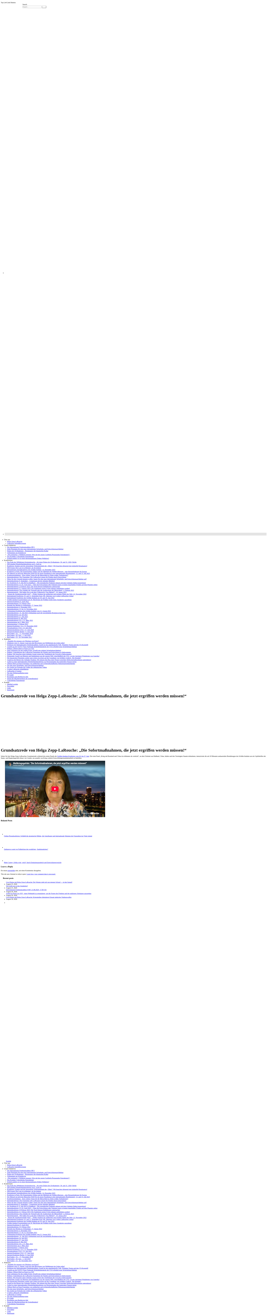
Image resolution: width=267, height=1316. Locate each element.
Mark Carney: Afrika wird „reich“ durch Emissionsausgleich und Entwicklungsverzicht (32, 862)
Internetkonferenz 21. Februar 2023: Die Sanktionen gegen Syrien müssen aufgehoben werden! (38, 588)
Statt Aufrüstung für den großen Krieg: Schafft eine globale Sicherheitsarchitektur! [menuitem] (34, 1274)
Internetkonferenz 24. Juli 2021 (17, 615)
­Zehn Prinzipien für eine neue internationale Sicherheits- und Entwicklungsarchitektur (35, 549)
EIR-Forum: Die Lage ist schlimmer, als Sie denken (24, 568)
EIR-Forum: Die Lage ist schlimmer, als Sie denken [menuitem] (24, 1191)
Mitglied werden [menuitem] (12, 1308)
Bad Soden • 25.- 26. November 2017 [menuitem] (19, 1261)
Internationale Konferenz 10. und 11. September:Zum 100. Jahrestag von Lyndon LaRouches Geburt (40, 596)
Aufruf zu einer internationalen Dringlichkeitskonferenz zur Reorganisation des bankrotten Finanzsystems (41, 662)
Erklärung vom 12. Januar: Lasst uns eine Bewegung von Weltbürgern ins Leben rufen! (36, 643)
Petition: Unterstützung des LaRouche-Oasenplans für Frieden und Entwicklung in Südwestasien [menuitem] (39, 1276)
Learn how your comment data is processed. (41, 874)
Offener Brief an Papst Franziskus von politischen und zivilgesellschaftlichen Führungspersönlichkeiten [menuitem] (41, 1287)
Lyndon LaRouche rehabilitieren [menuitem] (17, 1293)
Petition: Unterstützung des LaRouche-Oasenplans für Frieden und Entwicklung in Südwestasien (39, 652)
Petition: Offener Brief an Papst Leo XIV (20, 648)
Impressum (10, 690)
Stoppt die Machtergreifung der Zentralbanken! (22, 678)
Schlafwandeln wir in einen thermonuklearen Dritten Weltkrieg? (28, 558)
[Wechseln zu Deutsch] (135, 534)
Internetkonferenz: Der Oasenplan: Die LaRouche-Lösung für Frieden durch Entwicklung (36, 577)
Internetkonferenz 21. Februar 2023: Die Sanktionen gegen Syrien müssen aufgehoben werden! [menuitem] (38, 1212)
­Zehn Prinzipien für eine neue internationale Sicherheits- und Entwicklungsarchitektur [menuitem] (35, 1172)
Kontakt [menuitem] (6, 1306)
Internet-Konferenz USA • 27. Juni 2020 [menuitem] (20, 1253)
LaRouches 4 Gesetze (14, 671)
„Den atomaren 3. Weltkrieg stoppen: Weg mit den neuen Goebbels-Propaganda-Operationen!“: (38, 555)
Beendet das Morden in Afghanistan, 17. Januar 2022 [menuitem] (24, 1229)
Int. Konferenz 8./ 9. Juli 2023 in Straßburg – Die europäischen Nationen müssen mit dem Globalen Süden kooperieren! (46, 583)
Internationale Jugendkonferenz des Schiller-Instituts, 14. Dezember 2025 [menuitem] (31, 1193)
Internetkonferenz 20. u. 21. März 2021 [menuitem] (20, 1244)
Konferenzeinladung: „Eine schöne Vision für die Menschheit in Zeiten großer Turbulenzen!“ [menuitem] (37, 1199)
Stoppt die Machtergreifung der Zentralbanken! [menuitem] (22, 1302)
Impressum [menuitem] (10, 1313)
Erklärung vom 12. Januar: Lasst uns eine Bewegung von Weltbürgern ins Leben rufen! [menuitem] (36, 1266)
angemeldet (11, 870)
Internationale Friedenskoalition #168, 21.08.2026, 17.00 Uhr (26, 890)
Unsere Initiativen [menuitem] (10, 1169)
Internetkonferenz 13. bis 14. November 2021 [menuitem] (22, 1232)
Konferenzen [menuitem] (8, 1184)
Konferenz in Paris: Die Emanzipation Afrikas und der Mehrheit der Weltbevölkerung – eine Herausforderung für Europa (47, 571)
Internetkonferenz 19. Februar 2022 (18, 603)
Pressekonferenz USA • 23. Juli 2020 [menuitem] (19, 1251)
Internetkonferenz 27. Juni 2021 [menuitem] (17, 1240)
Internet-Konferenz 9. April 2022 (18, 601)
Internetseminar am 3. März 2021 (18, 622)
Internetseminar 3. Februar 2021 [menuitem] (17, 1247)
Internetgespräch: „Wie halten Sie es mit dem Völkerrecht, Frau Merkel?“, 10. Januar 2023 (37, 592)
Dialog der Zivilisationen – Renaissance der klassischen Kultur (27, 551)
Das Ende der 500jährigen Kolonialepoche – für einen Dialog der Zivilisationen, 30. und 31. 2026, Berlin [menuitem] (41, 1186)
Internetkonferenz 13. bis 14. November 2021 (22, 609)
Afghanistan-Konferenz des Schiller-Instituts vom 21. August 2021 (29, 611)
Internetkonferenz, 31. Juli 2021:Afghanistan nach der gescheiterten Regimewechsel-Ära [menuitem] (36, 1236)
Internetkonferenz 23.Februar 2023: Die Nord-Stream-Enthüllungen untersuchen (33, 586)
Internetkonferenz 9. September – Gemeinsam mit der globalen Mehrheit (31, 581)
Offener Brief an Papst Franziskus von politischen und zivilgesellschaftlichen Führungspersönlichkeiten (41, 663)
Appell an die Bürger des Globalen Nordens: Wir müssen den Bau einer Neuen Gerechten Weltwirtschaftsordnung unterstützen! (49, 660)
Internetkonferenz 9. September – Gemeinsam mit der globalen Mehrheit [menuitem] (31, 1204)
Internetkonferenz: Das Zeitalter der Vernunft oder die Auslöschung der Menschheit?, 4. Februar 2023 (40, 590)
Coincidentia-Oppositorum (16, 680)
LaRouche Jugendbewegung (16, 543)
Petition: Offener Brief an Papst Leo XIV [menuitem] (20, 1272)
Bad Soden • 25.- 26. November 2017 (19, 637)
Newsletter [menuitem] (10, 1309)
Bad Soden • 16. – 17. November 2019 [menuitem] (20, 1257)
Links (9, 688)
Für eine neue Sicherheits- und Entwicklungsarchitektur (25, 665)
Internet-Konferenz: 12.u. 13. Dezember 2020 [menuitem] (22, 1249)
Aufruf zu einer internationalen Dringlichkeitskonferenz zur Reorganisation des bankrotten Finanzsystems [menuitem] (41, 1285)
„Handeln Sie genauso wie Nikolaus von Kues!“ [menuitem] (23, 1264)
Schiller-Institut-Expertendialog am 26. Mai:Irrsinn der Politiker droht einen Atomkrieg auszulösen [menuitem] (39, 1223)
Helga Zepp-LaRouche (14, 541)
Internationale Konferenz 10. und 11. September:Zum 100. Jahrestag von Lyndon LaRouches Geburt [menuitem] (40, 1219)
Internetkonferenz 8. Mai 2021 (17, 618)
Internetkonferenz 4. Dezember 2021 (19, 607)
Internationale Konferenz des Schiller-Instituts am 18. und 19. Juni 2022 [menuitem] (30, 1221)
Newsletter (10, 686)
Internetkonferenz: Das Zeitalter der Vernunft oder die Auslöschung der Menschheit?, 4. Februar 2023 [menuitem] (40, 1214)
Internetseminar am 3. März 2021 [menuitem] (18, 1246)
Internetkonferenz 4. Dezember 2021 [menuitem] (19, 1231)
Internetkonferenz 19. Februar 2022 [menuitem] (18, 1227)
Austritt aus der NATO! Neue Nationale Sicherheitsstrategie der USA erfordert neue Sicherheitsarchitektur (42, 647)
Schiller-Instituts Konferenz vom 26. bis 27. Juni (73, 756)
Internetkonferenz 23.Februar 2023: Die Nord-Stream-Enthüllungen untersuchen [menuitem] (33, 1210)
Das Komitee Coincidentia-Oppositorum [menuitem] (20, 1180)
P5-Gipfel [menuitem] (10, 1298)
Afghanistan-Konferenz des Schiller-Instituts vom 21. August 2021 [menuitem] (29, 1234)
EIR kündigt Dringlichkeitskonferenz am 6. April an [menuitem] (24, 1187)
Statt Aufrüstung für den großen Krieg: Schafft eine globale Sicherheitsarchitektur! (34, 650)
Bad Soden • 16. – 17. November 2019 (20, 633)
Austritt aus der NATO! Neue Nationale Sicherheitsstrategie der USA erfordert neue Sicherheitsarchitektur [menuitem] (42, 1270)
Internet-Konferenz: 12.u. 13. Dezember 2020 (22, 626)
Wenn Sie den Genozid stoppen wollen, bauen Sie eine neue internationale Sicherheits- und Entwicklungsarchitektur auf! (47, 579)
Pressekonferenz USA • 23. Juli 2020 (19, 628)
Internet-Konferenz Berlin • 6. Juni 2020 (20, 632)
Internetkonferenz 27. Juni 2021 (17, 617)
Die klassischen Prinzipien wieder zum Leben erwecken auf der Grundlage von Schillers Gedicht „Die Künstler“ (44, 658)
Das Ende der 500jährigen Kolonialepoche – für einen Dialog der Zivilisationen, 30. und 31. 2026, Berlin (41, 562)
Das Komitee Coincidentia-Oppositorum (20, 556)
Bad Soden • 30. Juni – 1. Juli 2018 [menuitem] (18, 1259)
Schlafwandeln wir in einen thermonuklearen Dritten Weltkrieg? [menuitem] (28, 1182)
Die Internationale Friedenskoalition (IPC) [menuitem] (21, 1171)
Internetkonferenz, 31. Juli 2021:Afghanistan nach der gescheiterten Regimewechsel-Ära (36, 613)
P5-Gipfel (10, 675)
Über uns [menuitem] (7, 1163)
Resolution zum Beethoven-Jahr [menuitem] (17, 1300)
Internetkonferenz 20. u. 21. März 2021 (20, 620)
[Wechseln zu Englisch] (135, 272)
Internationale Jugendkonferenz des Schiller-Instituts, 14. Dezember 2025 (31, 570)
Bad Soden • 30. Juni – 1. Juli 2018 (18, 635)
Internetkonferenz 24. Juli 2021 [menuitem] (17, 1238)
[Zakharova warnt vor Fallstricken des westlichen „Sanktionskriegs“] (135, 847)
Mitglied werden (12, 684)
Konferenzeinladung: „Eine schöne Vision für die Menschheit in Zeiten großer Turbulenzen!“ (37, 575)
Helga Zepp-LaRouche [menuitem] (14, 1165)
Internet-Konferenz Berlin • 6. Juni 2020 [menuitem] (20, 1255)
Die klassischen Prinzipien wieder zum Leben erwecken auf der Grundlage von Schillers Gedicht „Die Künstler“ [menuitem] (44, 1281)
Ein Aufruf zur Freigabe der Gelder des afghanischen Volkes (27, 667)
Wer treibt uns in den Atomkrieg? (17, 886)
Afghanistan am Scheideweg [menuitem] (16, 1176)
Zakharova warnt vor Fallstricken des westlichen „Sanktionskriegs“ (26, 849)
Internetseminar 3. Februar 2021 (17, 624)
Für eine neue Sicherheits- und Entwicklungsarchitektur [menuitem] (25, 1289)
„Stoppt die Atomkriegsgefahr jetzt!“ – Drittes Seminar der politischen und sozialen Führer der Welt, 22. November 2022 (46, 594)
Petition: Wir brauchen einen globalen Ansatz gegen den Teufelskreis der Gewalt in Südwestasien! (39, 654)
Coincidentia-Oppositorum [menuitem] (16, 1304)
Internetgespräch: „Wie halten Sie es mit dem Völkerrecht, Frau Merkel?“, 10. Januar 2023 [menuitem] (37, 1216)
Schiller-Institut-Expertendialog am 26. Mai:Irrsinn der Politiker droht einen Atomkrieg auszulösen (39, 600)
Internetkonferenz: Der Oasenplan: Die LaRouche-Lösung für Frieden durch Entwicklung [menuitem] (36, 1201)
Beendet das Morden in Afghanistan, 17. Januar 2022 (24, 605)
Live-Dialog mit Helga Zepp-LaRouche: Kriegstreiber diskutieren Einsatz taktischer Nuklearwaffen (38, 897)
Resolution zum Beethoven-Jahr (17, 677)
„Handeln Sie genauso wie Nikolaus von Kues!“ (23, 641)
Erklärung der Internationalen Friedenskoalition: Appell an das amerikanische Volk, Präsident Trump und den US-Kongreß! (47, 645)
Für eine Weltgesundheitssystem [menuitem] (17, 1296)
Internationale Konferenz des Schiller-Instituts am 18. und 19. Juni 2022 (30, 598)
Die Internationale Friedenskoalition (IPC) (21, 547)
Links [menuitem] (9, 1311)
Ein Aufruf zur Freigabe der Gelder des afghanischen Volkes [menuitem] (27, 1291)
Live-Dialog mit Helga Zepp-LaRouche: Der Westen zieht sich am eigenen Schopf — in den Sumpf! (39, 882)
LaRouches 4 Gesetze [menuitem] (14, 1294)
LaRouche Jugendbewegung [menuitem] (16, 1167)
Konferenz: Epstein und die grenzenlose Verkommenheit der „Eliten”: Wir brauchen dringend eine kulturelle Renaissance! (47, 566)
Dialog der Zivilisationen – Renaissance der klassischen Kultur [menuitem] (27, 1174)
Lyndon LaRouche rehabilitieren (17, 669)
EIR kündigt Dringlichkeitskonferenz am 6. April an (24, 564)
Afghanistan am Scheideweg (16, 553)
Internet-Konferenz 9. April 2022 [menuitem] (18, 1225)
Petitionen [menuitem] (7, 1263)
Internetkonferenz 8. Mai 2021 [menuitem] (17, 1242)
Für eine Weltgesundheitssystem (17, 673)
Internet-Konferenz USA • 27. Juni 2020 (20, 630)
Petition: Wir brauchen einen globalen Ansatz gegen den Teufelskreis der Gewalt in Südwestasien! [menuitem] (39, 1278)
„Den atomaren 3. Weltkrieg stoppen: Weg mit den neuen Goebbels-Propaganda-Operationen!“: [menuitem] (38, 1178)
